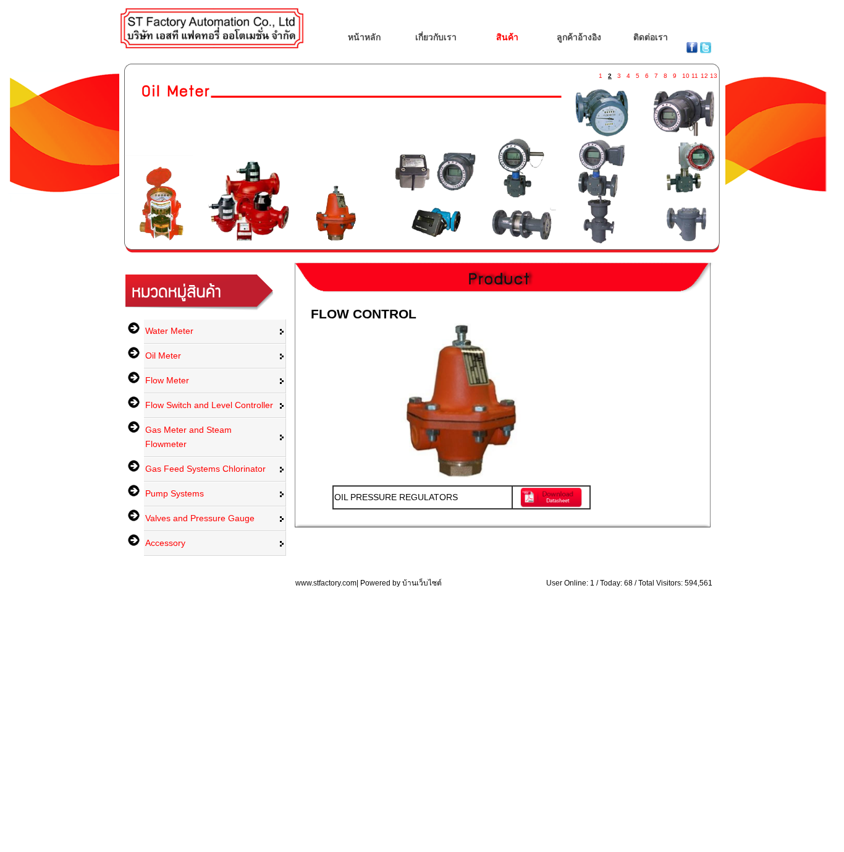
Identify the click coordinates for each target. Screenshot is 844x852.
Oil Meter (163, 355)
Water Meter (169, 331)
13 (713, 73)
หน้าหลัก (364, 37)
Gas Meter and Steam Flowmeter (188, 437)
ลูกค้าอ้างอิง (579, 37)
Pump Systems (174, 493)
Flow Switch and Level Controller (209, 405)
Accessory (165, 543)
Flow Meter (167, 380)
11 (694, 73)
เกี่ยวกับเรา (436, 37)
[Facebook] (693, 50)
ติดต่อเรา (650, 37)
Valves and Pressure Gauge (200, 518)
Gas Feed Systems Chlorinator (205, 469)
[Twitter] (705, 50)
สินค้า (507, 37)
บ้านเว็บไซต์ (422, 583)
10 (685, 73)
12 (704, 73)
